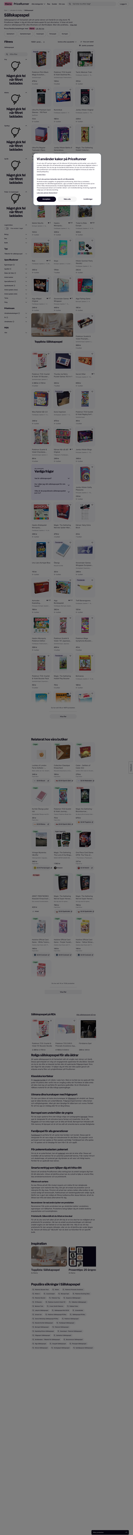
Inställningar (88, 199)
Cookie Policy (41, 174)
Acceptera (46, 199)
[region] (67, 179)
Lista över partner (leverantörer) (47, 193)
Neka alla (67, 199)
